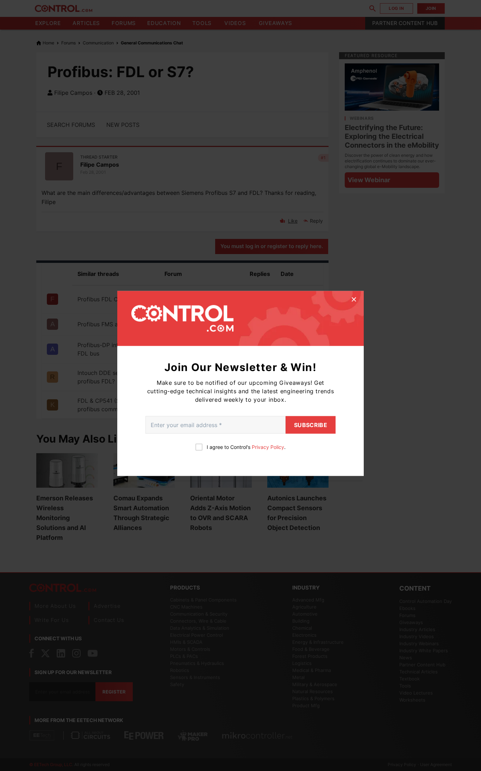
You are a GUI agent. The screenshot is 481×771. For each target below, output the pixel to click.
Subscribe (310, 424)
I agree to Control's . (246, 447)
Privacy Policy (268, 447)
